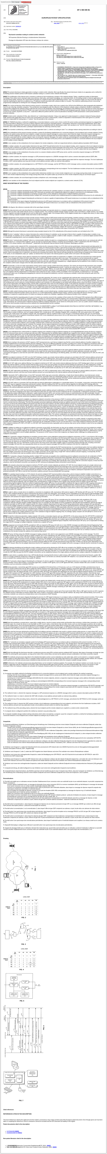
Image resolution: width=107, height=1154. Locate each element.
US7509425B (11, 1131)
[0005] (17, 1131)
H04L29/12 (81, 23)
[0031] (20, 1133)
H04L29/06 (56, 23)
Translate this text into (6, 2)
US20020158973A (12, 1133)
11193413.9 (18, 26)
